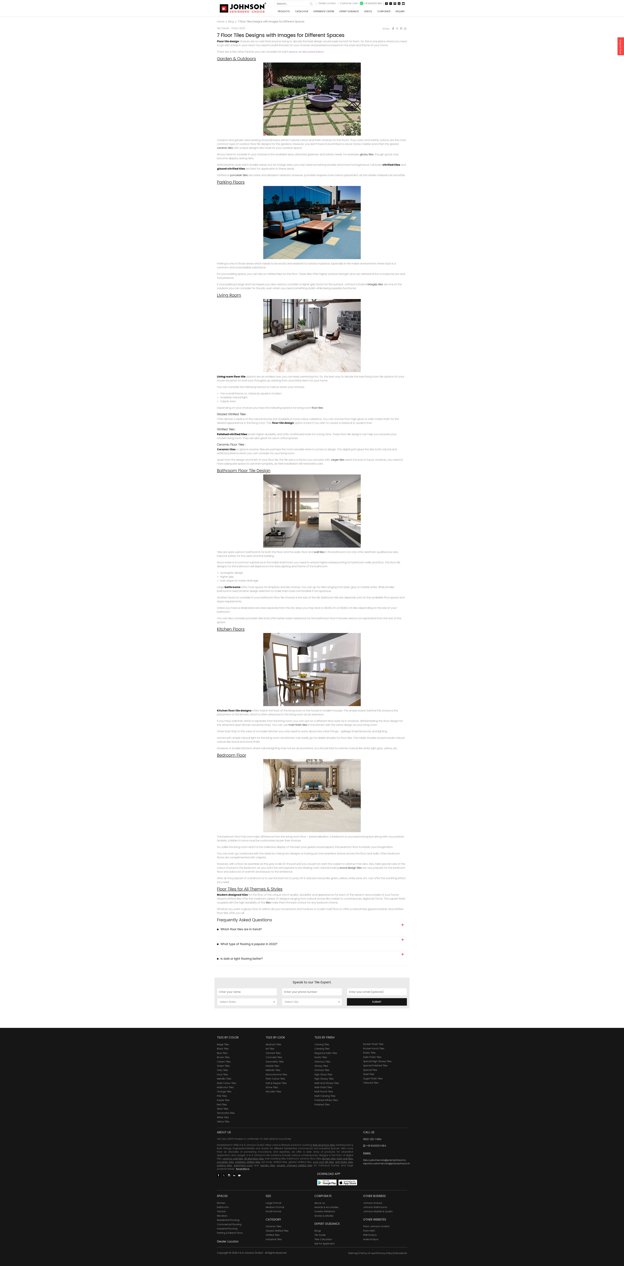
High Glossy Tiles (324, 1078)
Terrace (221, 1211)
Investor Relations (324, 1211)
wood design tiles (350, 868)
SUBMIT (377, 1002)
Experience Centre (323, 11)
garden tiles (267, 1165)
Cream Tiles (224, 1061)
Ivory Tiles (222, 1074)
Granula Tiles (321, 1070)
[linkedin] (398, 3)
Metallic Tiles (224, 1078)
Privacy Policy (385, 1253)
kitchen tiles (329, 1158)
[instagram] (394, 3)
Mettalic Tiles (273, 1070)
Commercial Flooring (229, 1224)
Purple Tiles (223, 1100)
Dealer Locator (328, 3)
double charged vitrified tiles (294, 1165)
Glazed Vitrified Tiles (277, 1230)
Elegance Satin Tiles (325, 1053)
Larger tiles (337, 460)
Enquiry (400, 11)
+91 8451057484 (372, 3)
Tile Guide (320, 1235)
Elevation (222, 1215)
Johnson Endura (372, 1203)
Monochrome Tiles (276, 1074)
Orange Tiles (224, 1091)
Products (284, 11)
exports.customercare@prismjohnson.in (386, 1163)
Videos (368, 11)
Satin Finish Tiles (372, 1057)
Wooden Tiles (273, 1091)
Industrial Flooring (227, 1228)
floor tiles (317, 408)
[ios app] (347, 1182)
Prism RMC (369, 1230)
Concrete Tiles (274, 1057)
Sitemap (353, 1253)
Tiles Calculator (323, 1239)
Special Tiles (370, 1070)
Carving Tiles (321, 1044)
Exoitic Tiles (320, 1057)
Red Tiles (222, 1104)
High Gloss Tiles (323, 1074)
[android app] (327, 1182)
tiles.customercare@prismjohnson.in (384, 1160)
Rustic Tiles (369, 1052)
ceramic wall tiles (233, 1158)
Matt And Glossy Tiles (326, 1083)
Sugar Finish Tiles (373, 1078)
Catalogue (301, 11)
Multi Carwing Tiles (324, 1096)
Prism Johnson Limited (376, 1226)
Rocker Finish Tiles (373, 1044)
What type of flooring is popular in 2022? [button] (249, 944)
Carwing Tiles (322, 1048)
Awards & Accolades (326, 1207)
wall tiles (319, 552)
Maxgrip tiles (375, 284)
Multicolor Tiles (225, 1087)
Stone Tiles (272, 1087)
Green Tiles (223, 1066)
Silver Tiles (222, 1108)
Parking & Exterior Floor (230, 1232)
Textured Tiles (370, 1082)
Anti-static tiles (344, 1162)
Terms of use (367, 1253)
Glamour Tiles (322, 1061)
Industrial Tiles (274, 1239)
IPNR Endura (370, 1235)
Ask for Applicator (324, 1243)
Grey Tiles (222, 1070)
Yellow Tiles (223, 1121)
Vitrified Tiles (273, 1235)
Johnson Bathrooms (375, 1207)
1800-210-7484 (372, 1139)
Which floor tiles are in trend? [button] (241, 929)
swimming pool (243, 1165)
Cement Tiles (273, 1053)
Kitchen (221, 1203)
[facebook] (386, 3)
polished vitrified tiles (247, 1162)
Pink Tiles (222, 1096)
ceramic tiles (225, 148)
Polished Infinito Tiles (326, 1100)
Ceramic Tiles (273, 1226)
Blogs (317, 1230)
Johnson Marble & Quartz (378, 1211)
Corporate (383, 11)
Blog (231, 21)
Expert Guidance (349, 11)
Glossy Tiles (321, 1066)
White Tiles (223, 1117)
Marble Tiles (272, 1066)
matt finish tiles (297, 725)
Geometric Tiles (275, 1061)
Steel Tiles (368, 1074)
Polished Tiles (322, 1104)
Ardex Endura (370, 1239)
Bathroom (223, 1207)
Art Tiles (270, 1048)
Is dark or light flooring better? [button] (242, 959)
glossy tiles (366, 154)
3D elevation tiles (254, 1158)
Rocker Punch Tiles (373, 1048)
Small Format (273, 1211)
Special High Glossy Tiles (377, 1061)
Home (220, 21)
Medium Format (275, 1207)
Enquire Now (620, 47)
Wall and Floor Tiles (324, 1145)
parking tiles (224, 1165)
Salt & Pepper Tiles (276, 1083)
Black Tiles (223, 1048)
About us (319, 1203)
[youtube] (402, 3)
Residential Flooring (228, 1220)
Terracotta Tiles (226, 1113)
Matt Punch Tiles (323, 1091)
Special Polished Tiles (375, 1065)
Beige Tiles (223, 1044)
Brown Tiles (223, 1057)
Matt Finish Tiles (323, 1087)
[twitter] (390, 3)
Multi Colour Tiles (226, 1083)
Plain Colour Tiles (275, 1078)
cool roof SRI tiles (323, 1162)
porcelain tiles (239, 175)
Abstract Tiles (273, 1044)
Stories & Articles (323, 1215)
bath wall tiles (345, 1158)
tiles (268, 902)
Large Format (273, 1203)
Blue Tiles (222, 1053)
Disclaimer (401, 1253)
